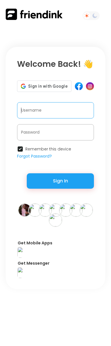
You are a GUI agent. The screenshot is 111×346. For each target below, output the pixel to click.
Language (57, 334)
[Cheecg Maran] (24, 210)
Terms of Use (58, 299)
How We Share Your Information (41, 324)
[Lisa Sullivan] (55, 210)
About (41, 304)
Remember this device (48, 149)
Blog (73, 304)
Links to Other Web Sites (67, 309)
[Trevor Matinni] (45, 210)
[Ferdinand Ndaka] (65, 210)
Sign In (60, 181)
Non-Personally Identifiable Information (68, 319)
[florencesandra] (55, 220)
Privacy (75, 329)
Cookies (80, 324)
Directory (57, 304)
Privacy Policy (84, 299)
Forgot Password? (34, 156)
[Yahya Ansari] (76, 210)
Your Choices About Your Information (54, 312)
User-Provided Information (64, 327)
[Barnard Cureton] (86, 210)
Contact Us (22, 304)
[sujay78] (35, 210)
